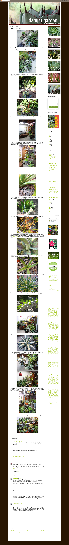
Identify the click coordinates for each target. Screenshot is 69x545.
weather (57, 399)
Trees (55, 395)
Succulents (49, 392)
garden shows (53, 342)
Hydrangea (49, 350)
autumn (49, 311)
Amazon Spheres (56, 309)
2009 (49, 211)
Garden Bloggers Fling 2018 (54, 338)
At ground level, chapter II (53, 192)
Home (28, 530)
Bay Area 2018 (52, 312)
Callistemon (56, 317)
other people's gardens (53, 372)
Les (13, 463)
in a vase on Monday (54, 350)
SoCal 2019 (49, 390)
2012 (49, 149)
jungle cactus (50, 352)
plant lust (51, 378)
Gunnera (49, 345)
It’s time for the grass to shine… (53, 191)
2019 (49, 140)
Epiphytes (49, 327)
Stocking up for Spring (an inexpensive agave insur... (53, 174)
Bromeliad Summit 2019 (54, 315)
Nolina (57, 365)
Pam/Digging (15, 441)
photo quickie (53, 376)
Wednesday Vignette (52, 400)
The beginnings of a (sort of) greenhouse (53, 194)
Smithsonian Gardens (50, 388)
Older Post (42, 530)
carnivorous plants (51, 318)
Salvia (54, 384)
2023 (49, 135)
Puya (52, 381)
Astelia (49, 310)
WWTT (51, 403)
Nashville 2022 (54, 362)
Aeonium (49, 308)
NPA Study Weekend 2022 (53, 366)
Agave (49, 309)
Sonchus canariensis (55, 391)
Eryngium (57, 327)
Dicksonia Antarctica (55, 323)
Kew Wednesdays (54, 352)
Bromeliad (49, 315)
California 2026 (56, 316)
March (50, 207)
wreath (49, 403)
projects (57, 380)
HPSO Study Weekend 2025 (54, 349)
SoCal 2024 (50, 391)
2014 (49, 146)
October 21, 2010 (19, 441)
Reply (14, 453)
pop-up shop (53, 380)
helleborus (49, 346)
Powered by (50, 109)
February (50, 208)
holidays (57, 346)
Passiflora (49, 375)
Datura (48, 322)
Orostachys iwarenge (55, 371)
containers (49, 320)
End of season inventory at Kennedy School (53, 157)
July (50, 202)
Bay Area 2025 (56, 312)
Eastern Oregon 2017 (53, 324)
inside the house (50, 351)
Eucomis (49, 328)
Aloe (52, 309)
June (50, 203)
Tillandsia (52, 395)
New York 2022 (53, 365)
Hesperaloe (53, 346)
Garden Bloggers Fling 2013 (52, 335)
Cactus (51, 316)
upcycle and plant (56, 396)
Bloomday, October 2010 (53, 180)
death (50, 322)
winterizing (50, 402)
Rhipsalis (51, 383)
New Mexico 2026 (53, 364)
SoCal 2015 (52, 389)
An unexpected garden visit (53, 184)
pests (52, 375)
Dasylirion (57, 321)
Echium (49, 325)
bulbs (48, 316)
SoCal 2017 (56, 389)
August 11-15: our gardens (52, 277)
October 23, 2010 (19, 471)
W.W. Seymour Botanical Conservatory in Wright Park (53, 163)
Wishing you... (51, 158)
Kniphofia (49, 354)
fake (50, 329)
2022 (49, 136)
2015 (49, 145)
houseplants (49, 348)
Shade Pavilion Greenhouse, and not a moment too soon (53, 160)
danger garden (15, 478)
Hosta (57, 347)
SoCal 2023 (56, 390)
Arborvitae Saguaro (52, 167)
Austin (51, 310)
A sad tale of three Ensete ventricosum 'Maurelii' (53, 166)
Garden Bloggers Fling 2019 (52, 339)
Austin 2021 (54, 310)
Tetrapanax (50, 394)
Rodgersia (54, 383)
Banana (54, 311)
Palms (52, 374)
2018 (49, 141)
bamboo (51, 311)
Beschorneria (52, 313)
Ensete (53, 326)
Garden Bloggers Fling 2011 (53, 334)
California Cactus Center (36, 255)
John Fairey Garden (56, 351)
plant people (54, 378)
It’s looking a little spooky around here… (53, 169)
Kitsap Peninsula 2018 (55, 353)
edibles (53, 325)
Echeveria (57, 324)
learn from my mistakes (53, 354)
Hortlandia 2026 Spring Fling (52, 347)
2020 (49, 139)
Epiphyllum (57, 326)
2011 (49, 150)
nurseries (50, 367)
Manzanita (53, 357)
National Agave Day (52, 363)
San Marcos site (15, 236)
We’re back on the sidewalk (53, 186)
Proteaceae (49, 381)
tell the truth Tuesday (55, 393)
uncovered (50, 396)
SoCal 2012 (54, 388)
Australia (57, 310)
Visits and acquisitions (52, 289)
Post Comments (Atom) (18, 532)
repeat (48, 383)
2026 (49, 131)
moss (50, 358)
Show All (57, 290)
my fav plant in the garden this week (53, 359)
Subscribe (53, 106)
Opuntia (54, 369)
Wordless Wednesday (55, 402)
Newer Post (12, 530)
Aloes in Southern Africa (52, 181)
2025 (49, 132)
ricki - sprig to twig (16, 456)
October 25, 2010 (21, 478)
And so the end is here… (53, 170)
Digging (50, 285)
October (50, 155)
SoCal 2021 (53, 390)
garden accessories (51, 333)
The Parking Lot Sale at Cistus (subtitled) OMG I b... (53, 198)
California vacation (51, 317)
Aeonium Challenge (55, 308)
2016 (49, 144)
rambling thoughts (55, 382)
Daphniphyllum (53, 321)
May (50, 204)
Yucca (53, 403)
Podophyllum (53, 379)
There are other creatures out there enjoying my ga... (53, 190)
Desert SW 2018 (53, 322)
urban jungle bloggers (51, 397)
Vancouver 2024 (56, 397)
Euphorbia (53, 328)
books (57, 314)
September (51, 199)
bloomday (53, 314)
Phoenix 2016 (56, 375)
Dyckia (49, 324)
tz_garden (50, 288)
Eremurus (53, 327)
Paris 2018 (56, 374)
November (51, 154)
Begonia (49, 313)
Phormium (49, 376)
